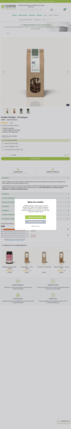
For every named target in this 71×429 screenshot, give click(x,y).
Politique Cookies (39, 211)
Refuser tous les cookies (35, 222)
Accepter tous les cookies (35, 217)
